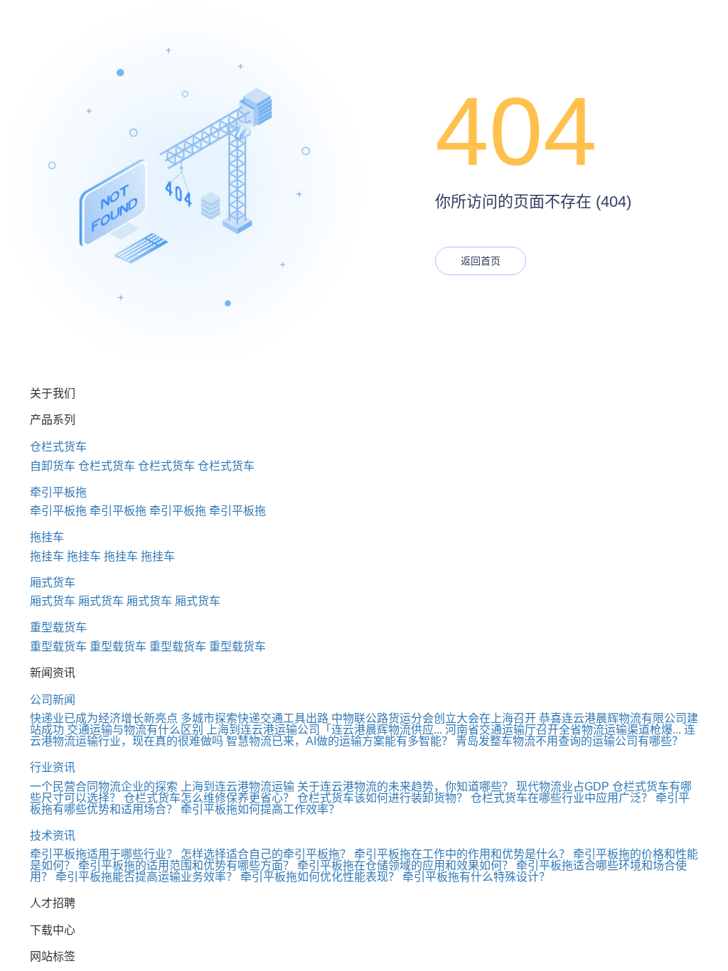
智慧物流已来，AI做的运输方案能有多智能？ (339, 741)
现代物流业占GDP (562, 786)
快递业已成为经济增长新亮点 (104, 718)
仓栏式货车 (58, 447)
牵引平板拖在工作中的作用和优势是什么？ (462, 854)
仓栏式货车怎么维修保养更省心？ (209, 798)
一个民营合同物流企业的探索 (104, 786)
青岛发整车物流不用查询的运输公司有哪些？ (569, 741)
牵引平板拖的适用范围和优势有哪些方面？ (186, 865)
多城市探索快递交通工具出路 (254, 718)
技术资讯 (52, 836)
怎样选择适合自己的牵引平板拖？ (266, 854)
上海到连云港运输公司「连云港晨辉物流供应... (324, 730)
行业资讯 (52, 767)
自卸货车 (52, 466)
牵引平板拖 (58, 492)
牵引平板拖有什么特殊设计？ (476, 877)
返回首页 (480, 261)
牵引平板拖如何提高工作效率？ (260, 809)
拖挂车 (47, 537)
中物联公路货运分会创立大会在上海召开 (433, 718)
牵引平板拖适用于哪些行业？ (104, 854)
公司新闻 (52, 700)
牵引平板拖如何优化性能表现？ (320, 877)
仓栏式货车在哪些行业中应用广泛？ (562, 798)
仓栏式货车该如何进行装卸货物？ (382, 798)
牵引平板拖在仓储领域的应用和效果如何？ (405, 865)
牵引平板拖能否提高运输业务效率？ (146, 877)
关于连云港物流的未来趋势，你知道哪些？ (405, 786)
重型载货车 (58, 627)
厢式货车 (52, 582)
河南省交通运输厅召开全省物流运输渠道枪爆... (563, 730)
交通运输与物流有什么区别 (135, 730)
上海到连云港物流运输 (237, 786)
